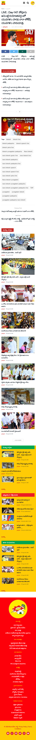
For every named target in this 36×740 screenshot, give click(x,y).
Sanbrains (32, 738)
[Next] (19, 111)
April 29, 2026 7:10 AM (26, 521)
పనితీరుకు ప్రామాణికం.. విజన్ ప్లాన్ (11, 252)
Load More (18, 440)
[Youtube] (28, 733)
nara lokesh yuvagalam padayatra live (15, 187)
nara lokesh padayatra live (11, 163)
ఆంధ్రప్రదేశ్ (8, 9)
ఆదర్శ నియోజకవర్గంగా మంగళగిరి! (23, 501)
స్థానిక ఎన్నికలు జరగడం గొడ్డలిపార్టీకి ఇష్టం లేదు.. (15, 382)
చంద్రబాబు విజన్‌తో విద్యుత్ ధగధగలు (24, 517)
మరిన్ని (3, 489)
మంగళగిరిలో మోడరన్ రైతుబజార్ (11, 431)
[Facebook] (16, 733)
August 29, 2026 (10, 255)
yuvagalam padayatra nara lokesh (13, 199)
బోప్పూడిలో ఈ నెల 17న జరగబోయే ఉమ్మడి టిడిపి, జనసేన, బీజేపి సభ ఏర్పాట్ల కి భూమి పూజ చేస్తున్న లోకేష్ (17, 79)
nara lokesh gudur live (10, 155)
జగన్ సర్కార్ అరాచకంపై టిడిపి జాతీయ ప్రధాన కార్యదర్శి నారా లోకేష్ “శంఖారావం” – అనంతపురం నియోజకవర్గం (17, 101)
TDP (31, 187)
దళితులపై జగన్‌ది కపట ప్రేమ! (25, 508)
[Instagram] (24, 733)
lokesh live (16, 139)
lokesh (8, 139)
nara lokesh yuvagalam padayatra (13, 183)
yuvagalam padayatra (9, 195)
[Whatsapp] (12, 733)
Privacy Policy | (23, 726)
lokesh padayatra (8, 143)
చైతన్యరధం (5, 27)
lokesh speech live (22, 143)
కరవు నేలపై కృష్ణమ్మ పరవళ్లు (9, 406)
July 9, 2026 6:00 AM (26, 511)
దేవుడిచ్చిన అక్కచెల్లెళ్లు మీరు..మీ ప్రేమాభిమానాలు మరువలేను (15, 356)
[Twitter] (20, 733)
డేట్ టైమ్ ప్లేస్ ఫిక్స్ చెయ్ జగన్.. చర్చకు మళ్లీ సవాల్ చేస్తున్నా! (15, 278)
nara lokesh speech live (10, 171)
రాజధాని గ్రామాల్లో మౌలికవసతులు (11, 471)
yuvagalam (6, 191)
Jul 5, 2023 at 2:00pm (17, 27)
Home (2, 9)
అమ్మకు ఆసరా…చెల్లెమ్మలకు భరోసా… (25, 526)
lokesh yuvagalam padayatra (12, 151)
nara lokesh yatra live (9, 175)
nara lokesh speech (9, 167)
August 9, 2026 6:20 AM (26, 505)
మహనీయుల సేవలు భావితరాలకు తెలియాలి (13, 330)
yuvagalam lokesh (18, 191)
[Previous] (16, 111)
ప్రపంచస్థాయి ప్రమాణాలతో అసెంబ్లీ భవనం (24, 479)
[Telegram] (8, 733)
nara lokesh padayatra (10, 159)
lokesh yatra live (8, 147)
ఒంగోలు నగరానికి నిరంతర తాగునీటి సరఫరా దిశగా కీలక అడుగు (17, 305)
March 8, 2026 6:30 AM (26, 530)
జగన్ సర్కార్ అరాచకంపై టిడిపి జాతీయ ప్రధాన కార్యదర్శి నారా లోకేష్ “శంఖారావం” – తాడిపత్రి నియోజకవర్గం (16, 90)
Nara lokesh (28, 151)
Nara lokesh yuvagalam (10, 179)
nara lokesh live (25, 155)
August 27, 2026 (25, 483)
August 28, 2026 (10, 434)
